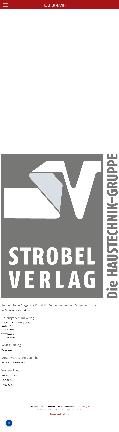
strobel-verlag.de (83, 406)
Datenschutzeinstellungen (60, 414)
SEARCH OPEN (114, 14)
